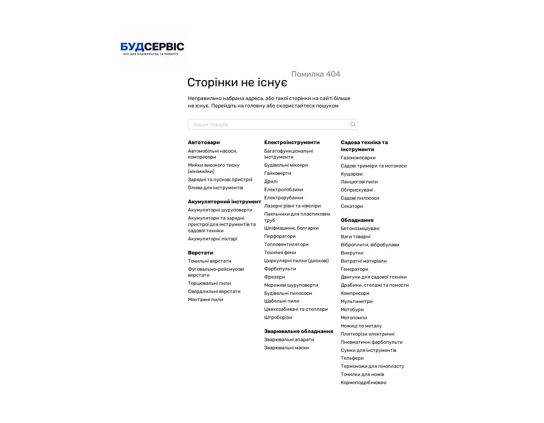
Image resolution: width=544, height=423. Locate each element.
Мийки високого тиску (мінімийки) (213, 168)
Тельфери (352, 358)
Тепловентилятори (286, 244)
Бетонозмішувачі (360, 228)
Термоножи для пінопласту (372, 366)
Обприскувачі (357, 190)
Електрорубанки (283, 197)
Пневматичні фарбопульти (372, 342)
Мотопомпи (354, 317)
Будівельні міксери (286, 165)
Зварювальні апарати (289, 339)
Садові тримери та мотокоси (374, 166)
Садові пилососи (360, 198)
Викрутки (352, 253)
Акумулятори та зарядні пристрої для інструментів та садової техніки (222, 224)
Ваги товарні (355, 236)
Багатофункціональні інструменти (288, 154)
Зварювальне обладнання (298, 331)
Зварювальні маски (286, 347)
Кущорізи (352, 174)
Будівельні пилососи (288, 293)
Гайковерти (277, 173)
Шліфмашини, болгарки (291, 228)
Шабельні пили (281, 301)
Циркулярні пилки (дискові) (296, 260)
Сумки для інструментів (368, 350)
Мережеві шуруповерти (291, 285)
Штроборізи (278, 317)
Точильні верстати (209, 261)
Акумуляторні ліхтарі (212, 239)
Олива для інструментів (215, 187)
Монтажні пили (205, 299)
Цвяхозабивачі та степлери (296, 309)
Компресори (355, 293)
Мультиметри (357, 301)
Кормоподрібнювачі (363, 382)
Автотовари (204, 142)
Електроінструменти (292, 142)
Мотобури (352, 309)
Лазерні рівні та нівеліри (292, 206)
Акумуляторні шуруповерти (220, 210)
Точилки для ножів (362, 374)
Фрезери (274, 277)
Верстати (200, 253)
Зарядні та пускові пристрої (220, 179)
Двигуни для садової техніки (374, 277)
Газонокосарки (358, 157)
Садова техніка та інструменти (364, 145)
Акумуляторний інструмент (224, 202)
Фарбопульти (280, 269)
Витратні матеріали (364, 261)
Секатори (352, 206)
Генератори (354, 269)
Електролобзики (283, 189)
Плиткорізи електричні (367, 334)
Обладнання (357, 220)
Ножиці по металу (361, 326)
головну (255, 106)
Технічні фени (280, 252)
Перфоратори (280, 236)
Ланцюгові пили (359, 181)
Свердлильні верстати (214, 291)
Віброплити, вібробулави (370, 244)
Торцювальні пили (209, 283)
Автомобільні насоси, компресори (212, 154)
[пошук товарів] (352, 124)
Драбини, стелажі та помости (375, 285)
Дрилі (271, 181)
